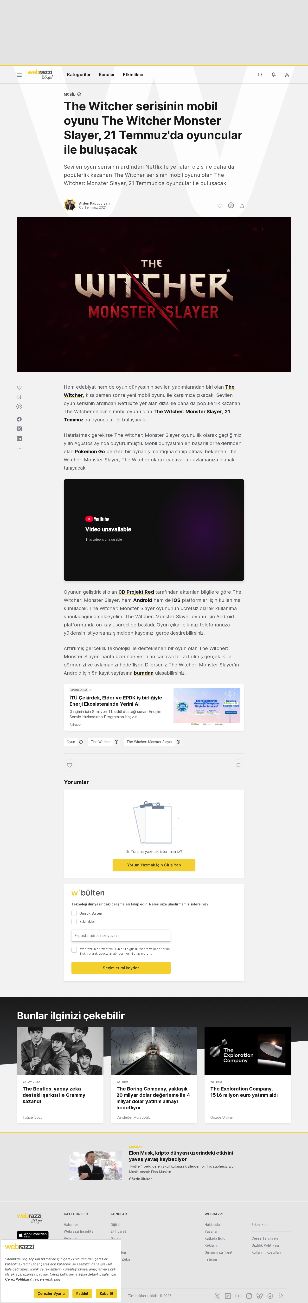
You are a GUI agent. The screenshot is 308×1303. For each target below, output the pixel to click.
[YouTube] (238, 1295)
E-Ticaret (118, 1231)
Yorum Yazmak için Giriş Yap (154, 865)
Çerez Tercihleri (264, 1238)
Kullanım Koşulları (266, 1252)
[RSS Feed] (280, 1295)
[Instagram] (248, 1295)
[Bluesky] (259, 1295)
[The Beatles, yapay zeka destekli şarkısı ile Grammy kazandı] (60, 1051)
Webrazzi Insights (78, 1231)
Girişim (116, 1238)
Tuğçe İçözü (33, 1117)
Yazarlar (211, 1231)
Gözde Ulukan (221, 1117)
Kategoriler (79, 74)
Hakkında (212, 1225)
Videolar (71, 1238)
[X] (217, 1295)
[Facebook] (270, 1295)
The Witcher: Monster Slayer (150, 742)
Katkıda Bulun (216, 1238)
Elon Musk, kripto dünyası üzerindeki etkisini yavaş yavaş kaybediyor (181, 1156)
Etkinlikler (133, 74)
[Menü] (19, 75)
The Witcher (101, 742)
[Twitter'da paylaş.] (19, 428)
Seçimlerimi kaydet (121, 967)
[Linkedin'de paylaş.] (19, 438)
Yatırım (122, 1082)
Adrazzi (76, 725)
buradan (144, 673)
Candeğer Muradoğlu (133, 1117)
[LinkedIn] (227, 1295)
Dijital (115, 1225)
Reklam (211, 1245)
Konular (107, 74)
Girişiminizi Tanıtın (220, 1252)
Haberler (71, 1225)
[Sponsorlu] (206, 707)
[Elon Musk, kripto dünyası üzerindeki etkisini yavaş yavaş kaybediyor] (96, 1165)
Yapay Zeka (31, 1082)
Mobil (69, 94)
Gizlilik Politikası (265, 1245)
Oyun (71, 742)
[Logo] (40, 74)
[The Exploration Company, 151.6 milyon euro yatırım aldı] (248, 1051)
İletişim (211, 1259)
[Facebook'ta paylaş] (19, 419)
